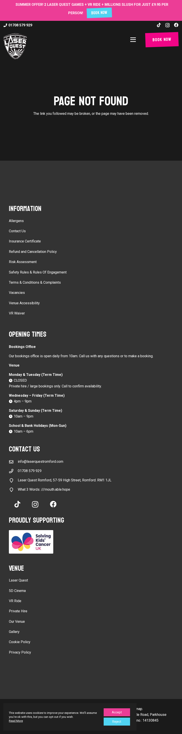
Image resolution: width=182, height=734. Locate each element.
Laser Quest (18, 580)
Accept (117, 712)
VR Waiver (17, 313)
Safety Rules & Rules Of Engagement (38, 272)
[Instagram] (167, 25)
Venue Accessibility (24, 303)
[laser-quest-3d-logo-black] (15, 46)
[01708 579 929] (13, 471)
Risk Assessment (23, 262)
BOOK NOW (99, 13)
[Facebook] (176, 25)
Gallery (14, 632)
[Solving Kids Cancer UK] (91, 542)
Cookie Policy (19, 642)
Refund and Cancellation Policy (33, 252)
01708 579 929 (30, 471)
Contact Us (17, 231)
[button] (133, 39)
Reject (116, 721)
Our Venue (17, 621)
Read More (16, 720)
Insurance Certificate (25, 241)
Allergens (16, 221)
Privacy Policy (20, 652)
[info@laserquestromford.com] (13, 462)
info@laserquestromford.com (40, 461)
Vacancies (17, 293)
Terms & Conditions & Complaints (35, 282)
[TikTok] (159, 25)
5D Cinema (17, 591)
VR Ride (15, 601)
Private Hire (18, 611)
